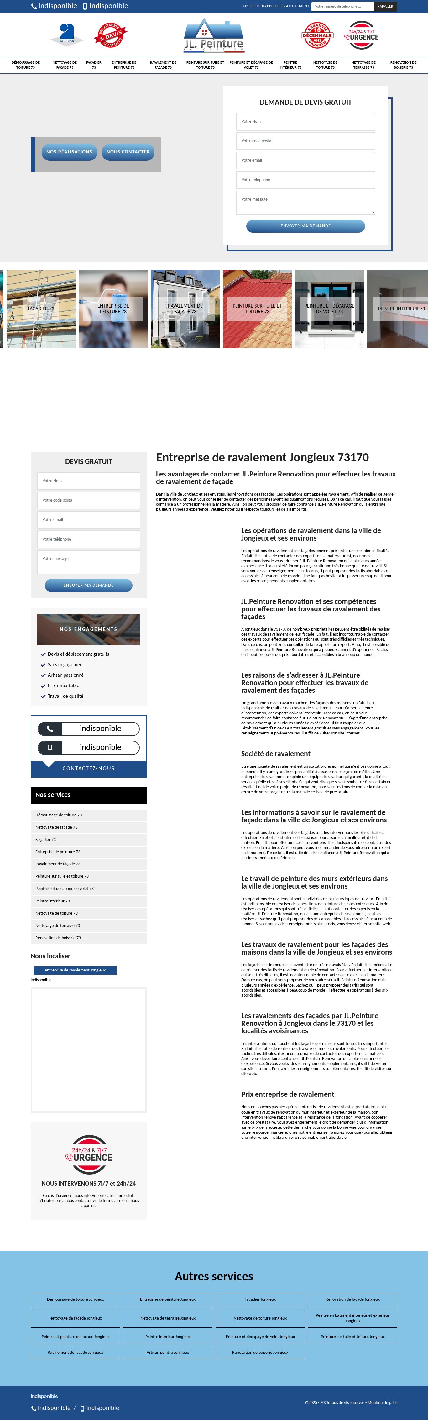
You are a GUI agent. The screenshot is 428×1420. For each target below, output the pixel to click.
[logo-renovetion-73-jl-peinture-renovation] (214, 35)
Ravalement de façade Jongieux (75, 1352)
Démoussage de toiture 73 (26, 65)
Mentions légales (382, 1403)
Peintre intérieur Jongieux (168, 1337)
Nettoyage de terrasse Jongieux (168, 1318)
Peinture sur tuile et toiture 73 (205, 65)
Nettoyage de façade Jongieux (75, 1318)
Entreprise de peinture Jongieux (168, 1299)
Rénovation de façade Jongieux (353, 1299)
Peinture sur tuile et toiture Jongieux (353, 1337)
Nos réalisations (69, 152)
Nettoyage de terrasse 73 (364, 65)
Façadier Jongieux (260, 1299)
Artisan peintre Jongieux (168, 1352)
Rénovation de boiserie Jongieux (260, 1352)
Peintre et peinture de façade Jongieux (75, 1337)
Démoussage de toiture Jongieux (75, 1299)
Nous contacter (128, 152)
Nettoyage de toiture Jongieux (260, 1318)
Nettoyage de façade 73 (65, 65)
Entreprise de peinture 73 (124, 65)
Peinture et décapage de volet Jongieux (260, 1337)
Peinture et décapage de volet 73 (251, 65)
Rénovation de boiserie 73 (403, 65)
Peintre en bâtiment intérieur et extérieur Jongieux (352, 1318)
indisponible (58, 6)
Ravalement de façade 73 (163, 65)
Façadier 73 (94, 65)
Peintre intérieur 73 (290, 65)
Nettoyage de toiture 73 (325, 65)
